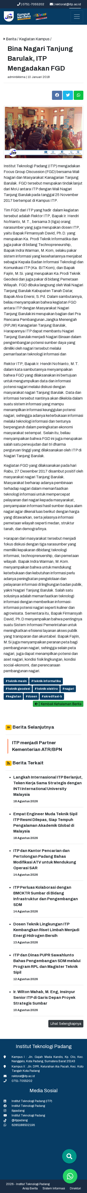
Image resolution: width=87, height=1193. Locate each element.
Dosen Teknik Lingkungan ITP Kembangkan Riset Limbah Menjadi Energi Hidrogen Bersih (46, 930)
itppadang (18, 1110)
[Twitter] (68, 95)
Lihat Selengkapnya (66, 1023)
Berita (11, 39)
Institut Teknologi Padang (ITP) (32, 1101)
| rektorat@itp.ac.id (67, 4)
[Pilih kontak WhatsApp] (70, 1176)
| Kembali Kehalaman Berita (59, 704)
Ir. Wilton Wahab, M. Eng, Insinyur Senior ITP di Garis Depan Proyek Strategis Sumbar (44, 997)
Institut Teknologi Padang (28, 1106)
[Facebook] (57, 95)
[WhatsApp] (78, 95)
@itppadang (20, 1120)
